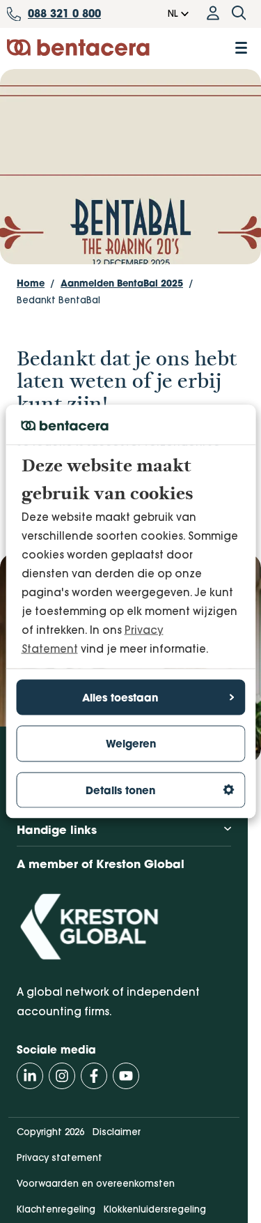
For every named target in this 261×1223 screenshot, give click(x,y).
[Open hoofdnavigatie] (241, 48)
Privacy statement (59, 1157)
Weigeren (131, 743)
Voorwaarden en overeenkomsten (96, 1183)
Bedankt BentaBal (58, 299)
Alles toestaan (120, 697)
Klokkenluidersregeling (155, 1209)
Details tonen (120, 789)
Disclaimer (117, 1131)
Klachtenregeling (56, 1209)
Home (31, 283)
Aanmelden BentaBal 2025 (122, 283)
